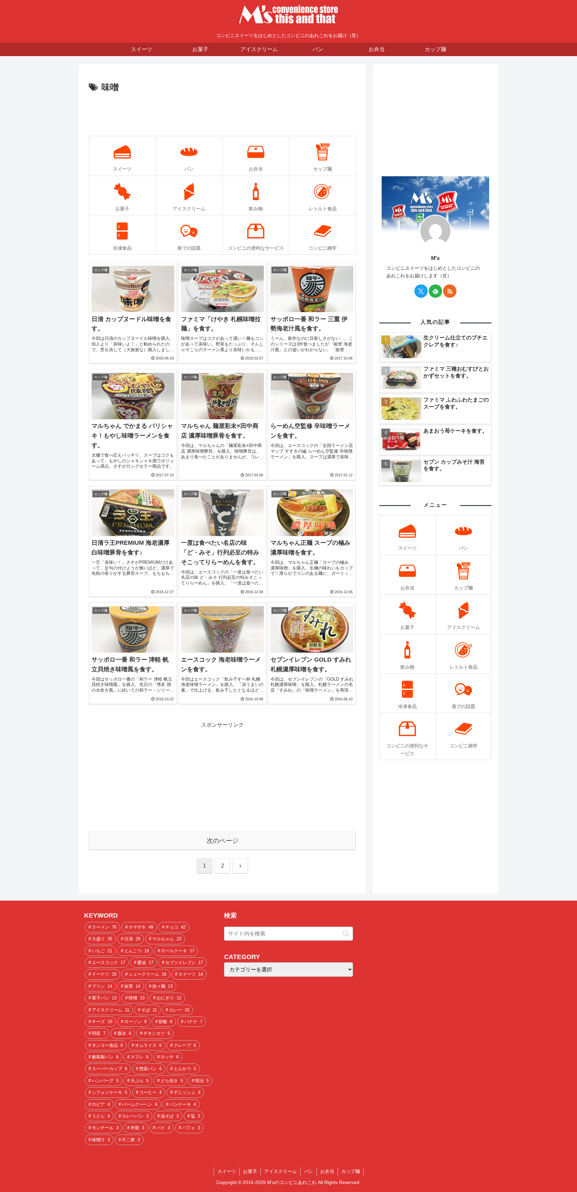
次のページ (222, 840)
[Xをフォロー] (421, 291)
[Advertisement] (222, 113)
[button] (346, 933)
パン (308, 1171)
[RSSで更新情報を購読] (449, 291)
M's (435, 258)
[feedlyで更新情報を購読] (435, 291)
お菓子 (250, 1171)
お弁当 (327, 1171)
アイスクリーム (280, 1171)
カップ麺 (350, 1171)
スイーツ (226, 1171)
